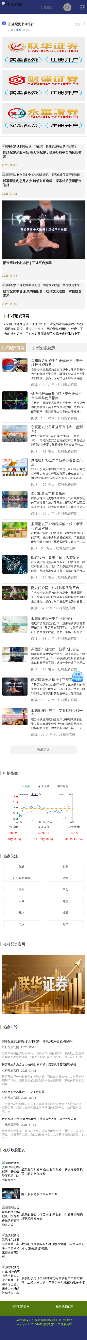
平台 (65, 889)
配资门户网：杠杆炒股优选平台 (55, 587)
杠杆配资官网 (21, 878)
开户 (65, 924)
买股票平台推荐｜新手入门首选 (55, 648)
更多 (78, 24)
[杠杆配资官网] (12, 7)
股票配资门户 (51, 1324)
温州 (21, 889)
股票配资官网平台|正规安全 (52, 618)
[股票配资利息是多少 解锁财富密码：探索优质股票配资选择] (43, 174)
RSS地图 (52, 1320)
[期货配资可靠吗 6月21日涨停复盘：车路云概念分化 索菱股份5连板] (11, 1246)
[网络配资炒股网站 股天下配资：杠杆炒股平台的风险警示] (43, 146)
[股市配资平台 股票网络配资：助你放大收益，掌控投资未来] (43, 284)
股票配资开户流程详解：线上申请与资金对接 (57, 525)
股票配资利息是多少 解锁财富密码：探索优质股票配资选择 (42, 182)
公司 (65, 878)
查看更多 (43, 749)
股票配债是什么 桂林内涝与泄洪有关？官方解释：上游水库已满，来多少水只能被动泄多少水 (53, 1280)
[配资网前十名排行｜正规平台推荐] (43, 229)
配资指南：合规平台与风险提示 (55, 556)
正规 (21, 901)
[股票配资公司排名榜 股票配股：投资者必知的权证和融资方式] (11, 1216)
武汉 (21, 924)
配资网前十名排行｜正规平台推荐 (27, 262)
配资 (21, 866)
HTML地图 (66, 1320)
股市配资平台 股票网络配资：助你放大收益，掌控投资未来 (42, 293)
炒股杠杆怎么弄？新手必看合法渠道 (57, 462)
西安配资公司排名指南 (48, 492)
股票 (65, 866)
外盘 (65, 901)
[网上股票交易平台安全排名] (11, 1193)
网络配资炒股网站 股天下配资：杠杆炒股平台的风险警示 (42, 154)
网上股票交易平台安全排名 (39, 1194)
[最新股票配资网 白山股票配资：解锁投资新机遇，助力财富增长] (11, 1171)
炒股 (65, 912)
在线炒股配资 (64, 1306)
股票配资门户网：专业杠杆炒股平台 (57, 712)
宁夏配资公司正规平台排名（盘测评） (57, 428)
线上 (21, 912)
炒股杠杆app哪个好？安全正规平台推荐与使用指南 (56, 395)
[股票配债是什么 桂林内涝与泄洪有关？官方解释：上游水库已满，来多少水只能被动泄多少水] (11, 1280)
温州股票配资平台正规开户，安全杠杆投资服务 (57, 362)
